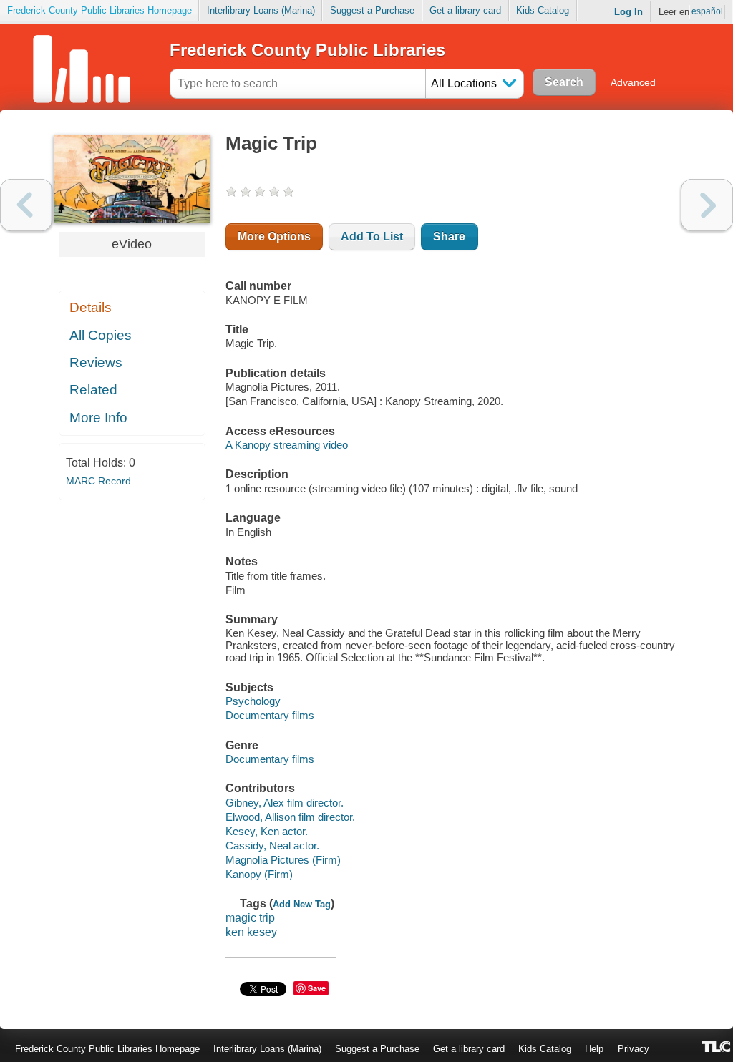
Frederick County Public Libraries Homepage (99, 10)
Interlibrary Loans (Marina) (261, 10)
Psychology (253, 701)
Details (90, 307)
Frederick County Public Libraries (307, 49)
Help (594, 1048)
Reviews (95, 362)
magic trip (250, 918)
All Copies (100, 335)
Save (317, 988)
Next (707, 205)
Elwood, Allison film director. (290, 817)
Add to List (372, 236)
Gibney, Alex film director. (284, 802)
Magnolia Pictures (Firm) (283, 860)
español (707, 11)
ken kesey (251, 932)
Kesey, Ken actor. (266, 831)
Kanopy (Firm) (259, 874)
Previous (26, 205)
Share (449, 236)
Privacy (633, 1048)
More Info (98, 417)
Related (93, 389)
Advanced (633, 82)
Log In (628, 11)
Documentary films (269, 715)
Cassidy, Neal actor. (272, 845)
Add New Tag (302, 904)
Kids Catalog (542, 10)
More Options (274, 236)
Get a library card (465, 10)
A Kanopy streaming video (286, 445)
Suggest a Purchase (372, 10)
